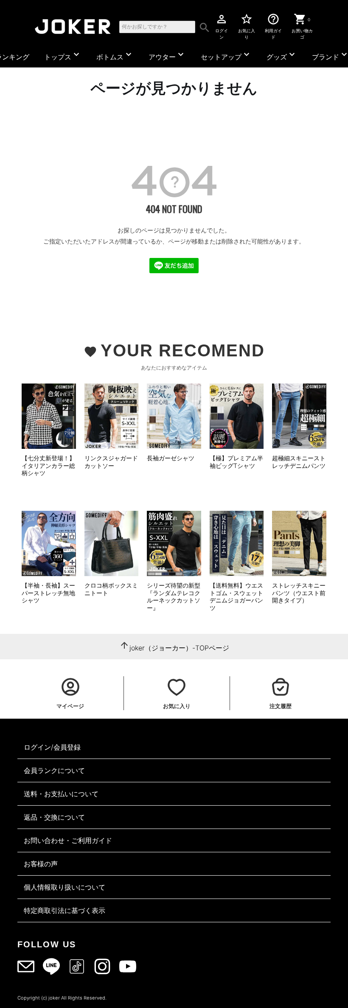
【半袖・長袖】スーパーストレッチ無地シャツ (48, 593)
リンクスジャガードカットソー (111, 461)
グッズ (282, 55)
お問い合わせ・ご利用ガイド (68, 840)
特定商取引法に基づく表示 (64, 910)
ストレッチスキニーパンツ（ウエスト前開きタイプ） (299, 593)
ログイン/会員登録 (52, 747)
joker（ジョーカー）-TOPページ (179, 648)
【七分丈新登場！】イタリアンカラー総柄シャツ (48, 465)
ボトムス (115, 55)
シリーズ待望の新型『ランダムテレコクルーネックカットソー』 (173, 596)
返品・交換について (54, 817)
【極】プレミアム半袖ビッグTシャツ (236, 461)
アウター (167, 55)
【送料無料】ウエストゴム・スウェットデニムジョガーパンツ (236, 596)
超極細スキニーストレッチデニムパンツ (299, 461)
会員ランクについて (54, 770)
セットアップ (226, 55)
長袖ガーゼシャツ (170, 458)
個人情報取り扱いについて (64, 887)
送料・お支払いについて (61, 794)
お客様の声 (41, 864)
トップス (62, 55)
